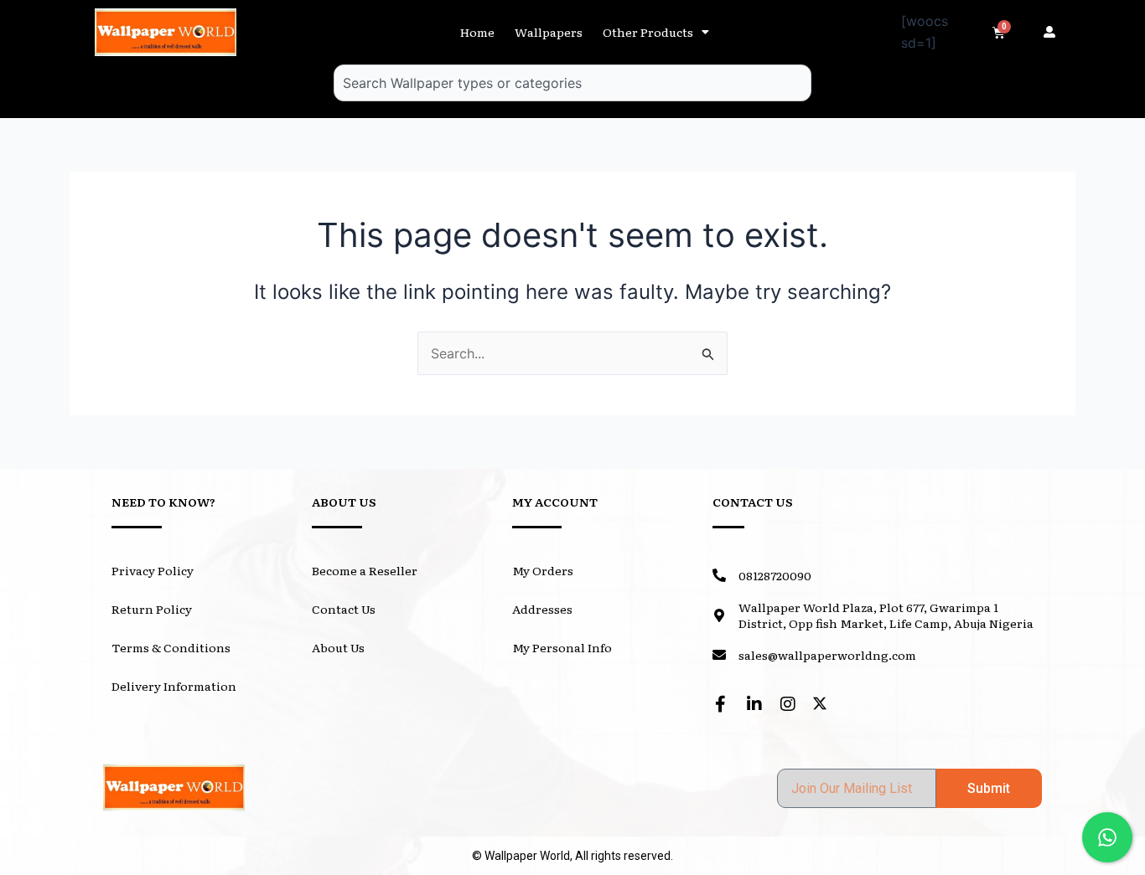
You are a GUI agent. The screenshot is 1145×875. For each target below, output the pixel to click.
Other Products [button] (648, 31)
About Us (338, 647)
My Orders (542, 570)
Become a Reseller (364, 570)
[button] (1053, 32)
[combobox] (572, 82)
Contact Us (344, 608)
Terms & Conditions (171, 647)
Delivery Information (173, 685)
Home (477, 31)
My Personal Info (562, 647)
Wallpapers (549, 31)
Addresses (542, 608)
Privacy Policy (152, 570)
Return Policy (151, 608)
